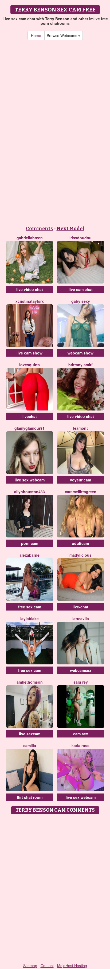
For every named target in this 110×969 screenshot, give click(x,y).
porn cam (29, 543)
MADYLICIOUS (80, 555)
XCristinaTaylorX (29, 301)
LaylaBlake (29, 618)
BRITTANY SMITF (80, 364)
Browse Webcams (62, 35)
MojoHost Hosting (72, 965)
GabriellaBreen (30, 237)
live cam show (29, 353)
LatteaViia (80, 618)
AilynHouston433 (29, 491)
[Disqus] (55, 883)
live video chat (29, 289)
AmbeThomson (30, 682)
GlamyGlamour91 (29, 428)
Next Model (70, 229)
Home (36, 35)
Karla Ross (80, 745)
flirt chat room (29, 797)
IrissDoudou (80, 237)
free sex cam (29, 606)
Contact (47, 965)
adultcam (80, 543)
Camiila (29, 745)
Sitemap (30, 965)
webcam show (80, 353)
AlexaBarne (29, 555)
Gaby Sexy (80, 301)
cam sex (80, 733)
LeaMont (80, 428)
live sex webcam (30, 479)
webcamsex (80, 670)
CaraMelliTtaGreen (80, 491)
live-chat (80, 606)
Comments (39, 229)
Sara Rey (80, 682)
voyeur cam (80, 479)
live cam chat (81, 289)
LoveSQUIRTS (29, 364)
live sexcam (29, 733)
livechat (29, 416)
